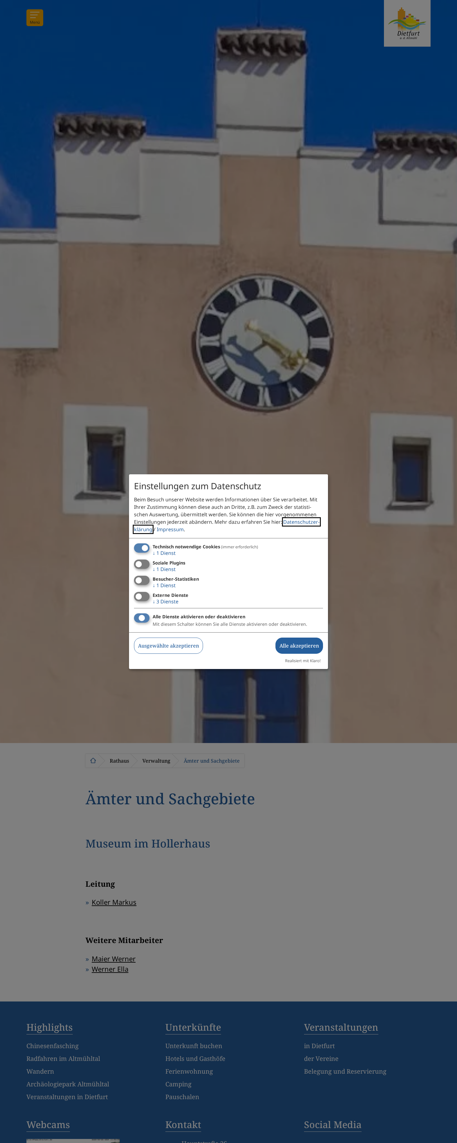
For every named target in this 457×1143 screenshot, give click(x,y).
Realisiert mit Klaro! (303, 660)
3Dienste (165, 601)
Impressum (170, 529)
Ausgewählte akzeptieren (168, 645)
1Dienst (164, 553)
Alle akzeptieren (299, 645)
